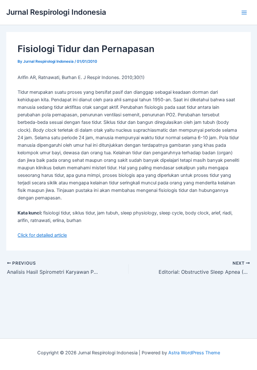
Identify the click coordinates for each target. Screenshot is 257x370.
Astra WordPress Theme (194, 353)
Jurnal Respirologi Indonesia (56, 12)
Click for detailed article (42, 235)
